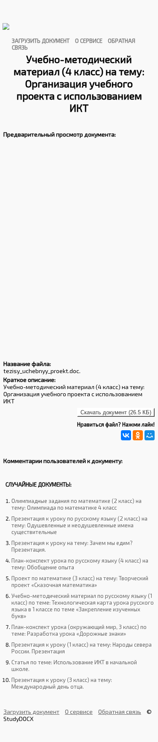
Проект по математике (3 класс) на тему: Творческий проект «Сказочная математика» (79, 581)
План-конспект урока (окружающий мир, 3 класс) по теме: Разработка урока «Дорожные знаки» (79, 630)
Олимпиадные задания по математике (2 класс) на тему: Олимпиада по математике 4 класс (76, 504)
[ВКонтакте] (126, 435)
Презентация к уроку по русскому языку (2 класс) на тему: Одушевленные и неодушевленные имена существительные (79, 525)
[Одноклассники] (138, 435)
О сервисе (88, 40)
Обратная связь (119, 711)
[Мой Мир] (150, 435)
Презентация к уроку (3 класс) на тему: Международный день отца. (61, 683)
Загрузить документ (41, 40)
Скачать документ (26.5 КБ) (115, 412)
